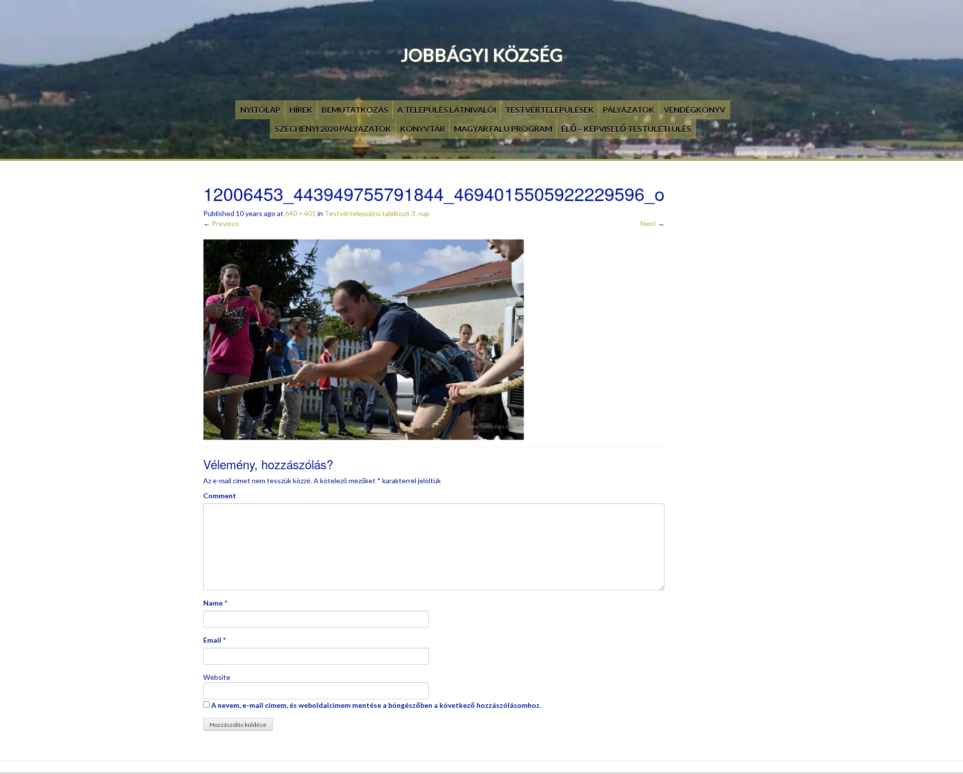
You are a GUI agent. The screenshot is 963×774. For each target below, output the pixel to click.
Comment (219, 495)
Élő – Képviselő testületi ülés (626, 128)
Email (212, 640)
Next (652, 223)
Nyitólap (260, 109)
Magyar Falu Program (503, 128)
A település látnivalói (446, 109)
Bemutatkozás (355, 109)
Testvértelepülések (549, 109)
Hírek (300, 109)
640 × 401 (300, 213)
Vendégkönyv (694, 109)
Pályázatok (629, 109)
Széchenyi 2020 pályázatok (333, 128)
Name (213, 603)
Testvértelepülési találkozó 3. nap (377, 213)
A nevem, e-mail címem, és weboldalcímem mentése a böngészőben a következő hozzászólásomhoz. (376, 705)
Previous (221, 223)
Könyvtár (422, 128)
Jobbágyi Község (482, 55)
